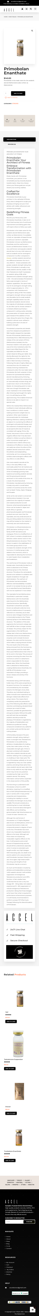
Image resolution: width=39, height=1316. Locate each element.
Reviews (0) (12, 144)
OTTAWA (23, 1184)
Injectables (12, 16)
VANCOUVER (10, 1180)
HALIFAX (7, 1184)
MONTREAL (19, 1182)
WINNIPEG (15, 1184)
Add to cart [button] (11, 1021)
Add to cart (18, 93)
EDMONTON (10, 1182)
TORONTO (19, 1180)
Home (5, 16)
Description (11, 139)
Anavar (9, 258)
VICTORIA (28, 1182)
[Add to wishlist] (6, 983)
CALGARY (27, 1180)
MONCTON (31, 1184)
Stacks (15, 103)
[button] (32, 30)
